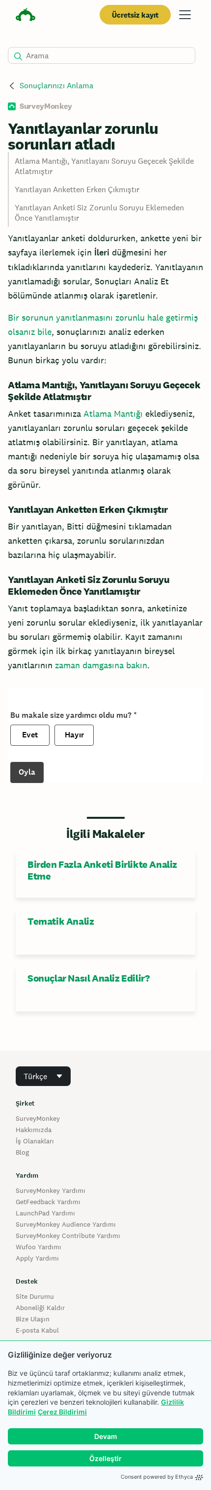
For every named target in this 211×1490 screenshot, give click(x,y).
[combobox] (43, 1076)
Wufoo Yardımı (38, 1246)
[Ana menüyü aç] (185, 15)
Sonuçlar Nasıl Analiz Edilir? (88, 978)
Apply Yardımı (37, 1258)
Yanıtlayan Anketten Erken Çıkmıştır (77, 189)
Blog (22, 1152)
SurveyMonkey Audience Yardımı (66, 1224)
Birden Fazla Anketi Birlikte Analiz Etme (102, 870)
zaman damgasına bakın (101, 665)
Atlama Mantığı (113, 413)
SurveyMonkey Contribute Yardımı (68, 1235)
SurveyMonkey (38, 1118)
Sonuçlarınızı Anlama (56, 85)
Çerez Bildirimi (62, 1412)
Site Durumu (35, 1296)
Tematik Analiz (60, 921)
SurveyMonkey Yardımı (50, 1190)
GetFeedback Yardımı (48, 1201)
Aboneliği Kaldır (40, 1307)
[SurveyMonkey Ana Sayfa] (25, 16)
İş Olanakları (35, 1140)
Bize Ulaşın (33, 1318)
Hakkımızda (34, 1129)
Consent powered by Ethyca (157, 1476)
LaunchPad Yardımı (45, 1213)
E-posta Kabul (37, 1330)
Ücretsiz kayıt (135, 15)
